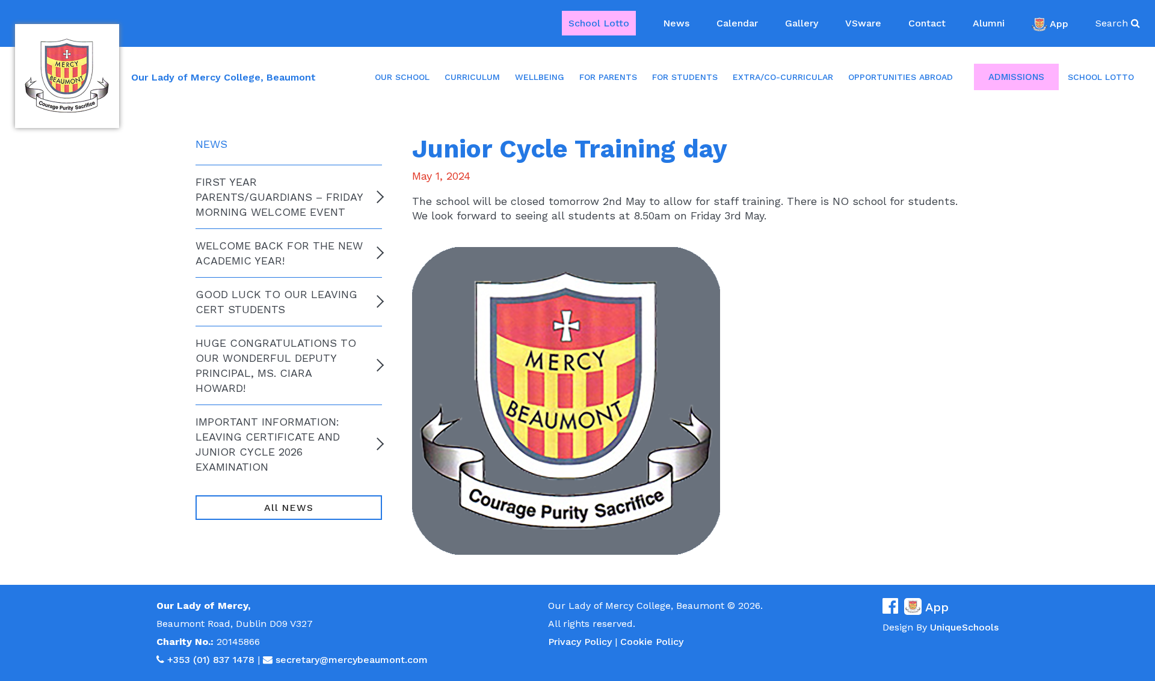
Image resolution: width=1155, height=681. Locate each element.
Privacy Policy (580, 641)
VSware (863, 23)
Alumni (989, 23)
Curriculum (472, 77)
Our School (402, 77)
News (676, 23)
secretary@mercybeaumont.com (352, 659)
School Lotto (598, 23)
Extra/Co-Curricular (783, 77)
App (1059, 23)
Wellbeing (539, 77)
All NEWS (288, 507)
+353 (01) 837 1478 (210, 659)
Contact (927, 23)
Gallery (801, 23)
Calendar (737, 23)
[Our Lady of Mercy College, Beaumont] (67, 76)
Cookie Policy (651, 641)
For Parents (608, 77)
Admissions (1016, 77)
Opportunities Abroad (900, 77)
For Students (685, 77)
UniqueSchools (964, 627)
